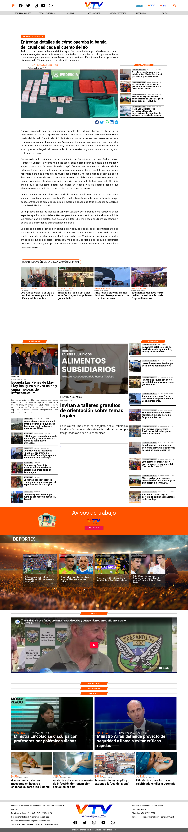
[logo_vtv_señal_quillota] (163, 6)
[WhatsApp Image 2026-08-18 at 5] (16, 497)
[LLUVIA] (16, 424)
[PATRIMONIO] (125, 74)
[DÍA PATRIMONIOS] (135, 349)
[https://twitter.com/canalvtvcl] (28, 7)
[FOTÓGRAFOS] (16, 482)
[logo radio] (139, 6)
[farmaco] (156, 774)
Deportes (31, 556)
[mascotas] (31, 774)
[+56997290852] (51, 7)
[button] (51, 261)
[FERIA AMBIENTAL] (125, 86)
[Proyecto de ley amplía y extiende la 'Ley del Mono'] (115, 774)
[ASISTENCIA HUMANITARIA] (16, 468)
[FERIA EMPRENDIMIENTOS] (135, 415)
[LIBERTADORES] (135, 398)
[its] (73, 774)
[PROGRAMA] (16, 453)
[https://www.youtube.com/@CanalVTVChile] (43, 7)
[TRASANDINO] (135, 382)
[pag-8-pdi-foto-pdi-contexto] (135, 366)
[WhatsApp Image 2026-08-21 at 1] (135, 497)
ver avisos (94, 527)
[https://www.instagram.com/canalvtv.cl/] (36, 7)
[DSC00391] (16, 438)
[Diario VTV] (13, 7)
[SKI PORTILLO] (125, 111)
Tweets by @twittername (63, 446)
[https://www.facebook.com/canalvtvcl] (21, 7)
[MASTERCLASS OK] (135, 431)
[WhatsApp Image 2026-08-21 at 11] (125, 99)
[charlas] (94, 393)
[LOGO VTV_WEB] (94, 9)
